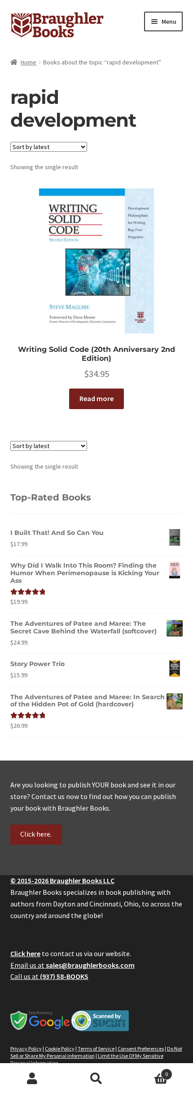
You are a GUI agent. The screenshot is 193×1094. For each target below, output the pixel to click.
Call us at (49, 976)
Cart (148, 1070)
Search (96, 1079)
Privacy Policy (26, 1048)
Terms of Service (96, 1048)
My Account (32, 1079)
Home (28, 62)
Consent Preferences (141, 1048)
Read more (96, 398)
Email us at (72, 965)
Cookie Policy (60, 1048)
